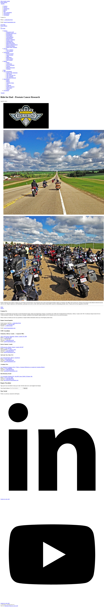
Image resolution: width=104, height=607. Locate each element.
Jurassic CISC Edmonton (11, 72)
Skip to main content (5, 1)
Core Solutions (9, 51)
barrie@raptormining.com (9, 352)
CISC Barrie (9, 74)
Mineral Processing (10, 43)
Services (5, 7)
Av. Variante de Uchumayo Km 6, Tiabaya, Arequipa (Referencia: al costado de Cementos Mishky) (23, 367)
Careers (8, 89)
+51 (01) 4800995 (8, 368)
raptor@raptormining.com (9, 22)
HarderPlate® (9, 35)
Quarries (8, 66)
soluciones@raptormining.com (10, 371)
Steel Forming (9, 60)
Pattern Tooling (9, 58)
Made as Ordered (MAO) (12, 44)
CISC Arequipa (9, 76)
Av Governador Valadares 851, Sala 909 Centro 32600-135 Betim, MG (16, 376)
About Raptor (6, 13)
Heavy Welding (9, 49)
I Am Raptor (6, 15)
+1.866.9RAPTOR (8, 19)
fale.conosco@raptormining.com (11, 380)
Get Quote (3, 24)
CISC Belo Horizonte (11, 77)
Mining (7, 62)
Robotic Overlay (10, 53)
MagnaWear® (9, 38)
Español (2, 3)
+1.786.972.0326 (8, 325)
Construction (9, 63)
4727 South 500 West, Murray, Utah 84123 (10, 357)
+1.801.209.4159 (8, 359)
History (8, 80)
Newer (2, 308)
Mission (8, 81)
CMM (7, 56)
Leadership (8, 85)
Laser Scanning (9, 55)
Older (2, 307)
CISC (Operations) (7, 12)
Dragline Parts (9, 41)
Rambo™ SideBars (10, 39)
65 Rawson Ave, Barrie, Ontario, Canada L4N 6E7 (12, 347)
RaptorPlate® (9, 34)
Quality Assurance (10, 86)
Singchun (11, 605)
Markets (5, 10)
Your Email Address (5, 388)
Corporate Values (10, 82)
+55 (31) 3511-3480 (8, 377)
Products (5, 6)
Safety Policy (9, 88)
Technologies (6, 8)
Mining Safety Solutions (11, 47)
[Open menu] (1, 27)
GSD (7, 84)
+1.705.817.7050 (12, 349)
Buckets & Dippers (10, 46)
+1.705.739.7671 (8, 348)
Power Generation (10, 65)
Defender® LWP (10, 32)
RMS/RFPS (9, 57)
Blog (4, 11)
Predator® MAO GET (11, 33)
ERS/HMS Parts (10, 42)
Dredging (8, 69)
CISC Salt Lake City (10, 75)
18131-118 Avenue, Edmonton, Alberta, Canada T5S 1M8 (14, 336)
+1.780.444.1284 (10, 324)
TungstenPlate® (9, 37)
